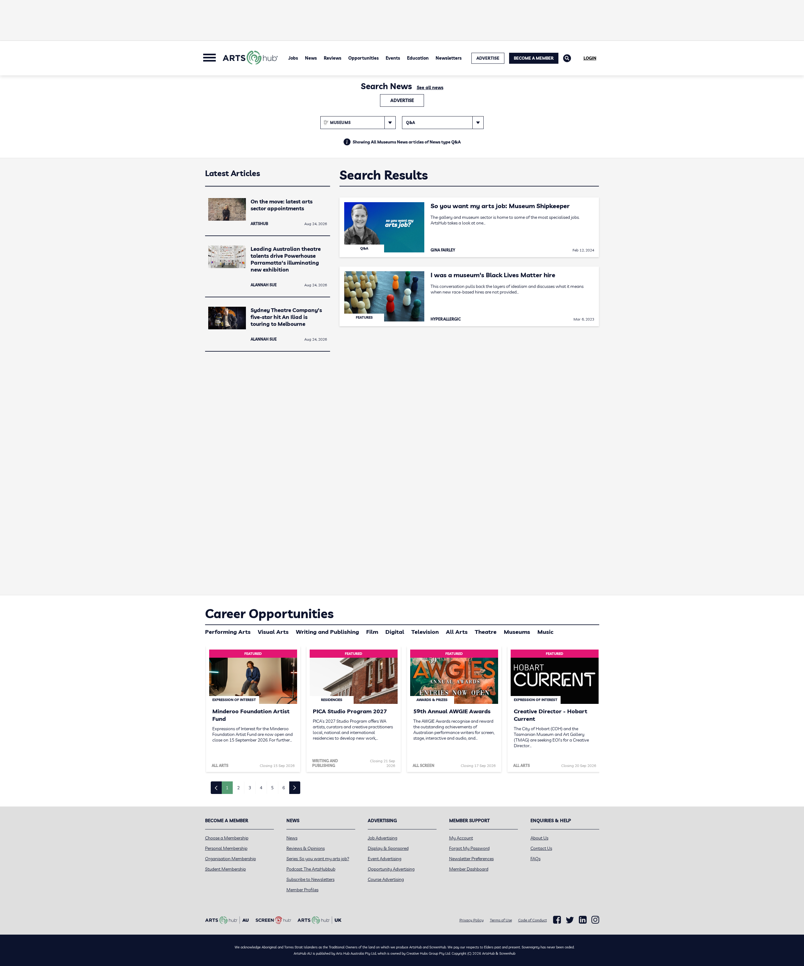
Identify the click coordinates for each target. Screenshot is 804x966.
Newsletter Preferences (471, 858)
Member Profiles (302, 890)
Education (418, 58)
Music (545, 631)
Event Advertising (384, 858)
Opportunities (363, 58)
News (311, 58)
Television (425, 631)
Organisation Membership (230, 858)
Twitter (570, 920)
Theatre (486, 631)
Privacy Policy (471, 920)
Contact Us (541, 848)
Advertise (402, 100)
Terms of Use (501, 920)
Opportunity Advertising (391, 869)
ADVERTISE (487, 58)
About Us (539, 838)
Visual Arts (273, 631)
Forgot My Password (469, 848)
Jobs (293, 58)
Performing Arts (228, 631)
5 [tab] (272, 788)
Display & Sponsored (388, 848)
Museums (517, 631)
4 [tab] (261, 788)
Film (372, 631)
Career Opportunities (269, 613)
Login (590, 58)
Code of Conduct (532, 920)
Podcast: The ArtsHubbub (310, 869)
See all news (430, 87)
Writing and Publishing (327, 631)
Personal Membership (226, 848)
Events (393, 58)
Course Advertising (386, 879)
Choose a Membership (226, 838)
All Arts (457, 631)
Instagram (595, 920)
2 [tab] (238, 788)
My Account (461, 838)
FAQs (535, 858)
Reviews (332, 58)
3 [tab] (249, 788)
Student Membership (225, 869)
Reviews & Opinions (305, 848)
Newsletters (449, 58)
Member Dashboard (468, 869)
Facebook (557, 920)
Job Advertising (382, 838)
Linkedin (583, 920)
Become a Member (534, 58)
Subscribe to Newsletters (310, 879)
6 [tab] (283, 788)
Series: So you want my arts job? (317, 858)
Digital (394, 631)
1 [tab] (227, 788)
